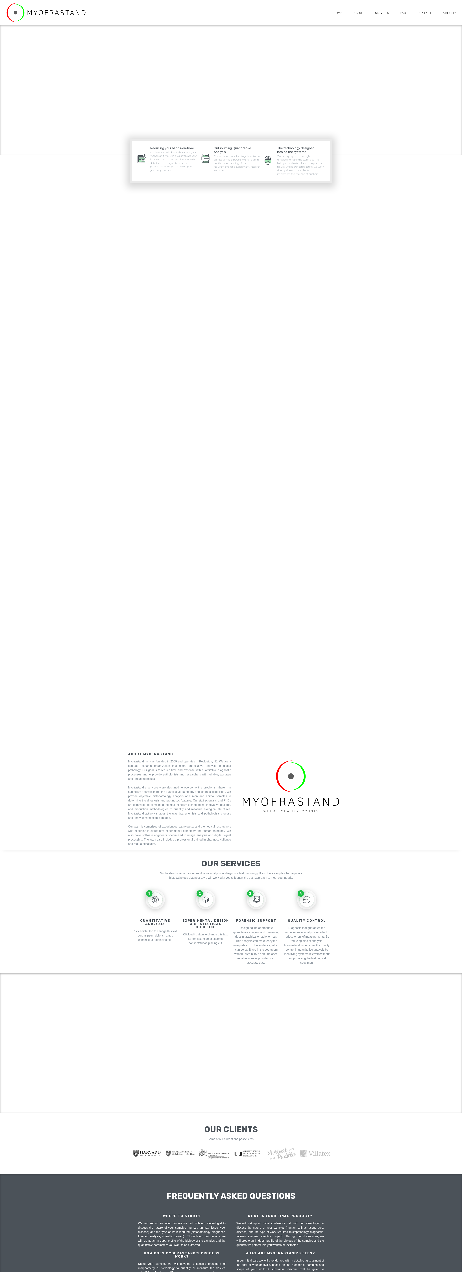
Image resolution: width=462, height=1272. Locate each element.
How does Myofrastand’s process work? (182, 1255)
